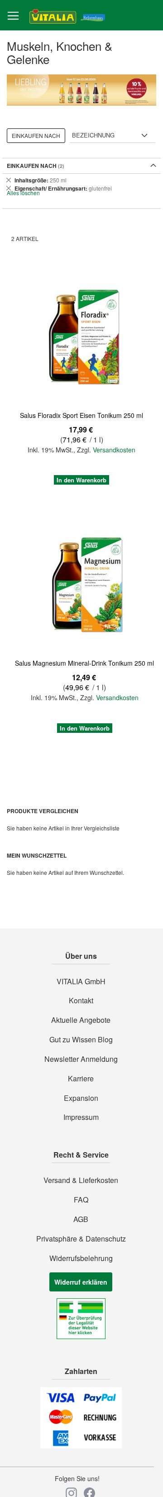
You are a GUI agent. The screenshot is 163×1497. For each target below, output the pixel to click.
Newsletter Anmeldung (81, 1059)
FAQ (81, 1200)
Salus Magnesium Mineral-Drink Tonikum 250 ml (84, 663)
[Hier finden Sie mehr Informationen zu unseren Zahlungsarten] (81, 1445)
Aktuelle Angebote (80, 1020)
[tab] (81, 184)
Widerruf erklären (80, 1281)
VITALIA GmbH (81, 982)
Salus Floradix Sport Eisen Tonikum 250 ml (81, 415)
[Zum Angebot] (81, 90)
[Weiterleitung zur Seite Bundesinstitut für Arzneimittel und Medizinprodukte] (81, 1336)
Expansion (81, 1098)
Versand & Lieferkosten (80, 1180)
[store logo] (67, 15)
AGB (80, 1219)
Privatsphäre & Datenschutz (81, 1239)
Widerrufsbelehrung (81, 1258)
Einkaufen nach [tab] (36, 135)
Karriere (81, 1079)
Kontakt (81, 1001)
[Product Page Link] (81, 338)
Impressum (81, 1117)
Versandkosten (114, 449)
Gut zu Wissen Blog (81, 1040)
